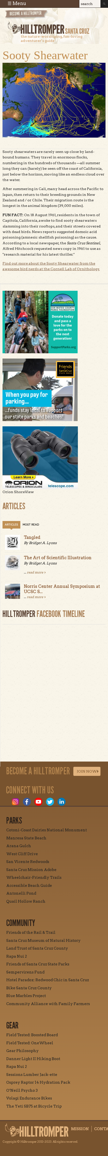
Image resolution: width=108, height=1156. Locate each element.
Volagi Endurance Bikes (29, 1098)
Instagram (15, 802)
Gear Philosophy (22, 1051)
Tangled (32, 537)
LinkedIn (62, 802)
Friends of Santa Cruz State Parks (37, 964)
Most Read (31, 524)
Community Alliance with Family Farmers (48, 1004)
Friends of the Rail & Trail (31, 932)
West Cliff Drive (22, 854)
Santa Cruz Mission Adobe (31, 870)
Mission (80, 1129)
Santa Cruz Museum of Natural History (43, 940)
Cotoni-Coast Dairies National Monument (46, 830)
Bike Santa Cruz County (29, 988)
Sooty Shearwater (45, 55)
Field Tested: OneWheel (29, 1043)
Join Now (87, 771)
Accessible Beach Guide (29, 885)
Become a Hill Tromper (32, 16)
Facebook (27, 802)
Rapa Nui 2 (16, 956)
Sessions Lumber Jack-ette (31, 1074)
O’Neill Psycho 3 (22, 1090)
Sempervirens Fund (25, 972)
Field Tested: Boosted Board (32, 1035)
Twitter (50, 802)
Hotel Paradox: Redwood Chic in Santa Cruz (47, 980)
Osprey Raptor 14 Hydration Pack (38, 1082)
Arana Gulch (18, 846)
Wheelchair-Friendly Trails (34, 877)
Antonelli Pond (21, 893)
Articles (11, 524)
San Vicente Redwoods (27, 861)
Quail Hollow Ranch (25, 901)
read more (35, 572)
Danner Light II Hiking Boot (33, 1059)
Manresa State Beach (26, 838)
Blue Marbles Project (26, 996)
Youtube (38, 802)
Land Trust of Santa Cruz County (37, 948)
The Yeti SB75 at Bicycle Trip (34, 1106)
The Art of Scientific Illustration (57, 557)
